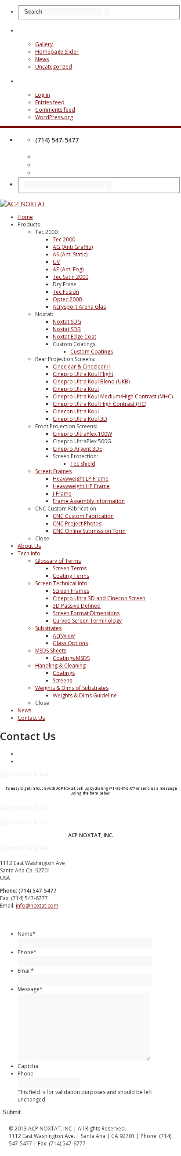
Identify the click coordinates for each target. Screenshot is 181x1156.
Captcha (28, 1066)
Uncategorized (53, 66)
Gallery (44, 44)
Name (27, 933)
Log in (42, 94)
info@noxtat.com (37, 905)
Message (30, 989)
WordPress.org (54, 117)
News (42, 59)
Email (26, 970)
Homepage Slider (57, 51)
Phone (27, 952)
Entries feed (50, 102)
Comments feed (55, 109)
